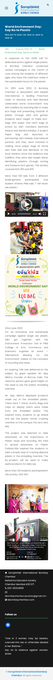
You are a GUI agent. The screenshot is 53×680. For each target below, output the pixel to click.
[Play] (8, 213)
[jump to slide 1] (19, 251)
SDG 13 (39, 34)
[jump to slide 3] (25, 251)
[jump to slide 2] (22, 251)
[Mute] (39, 213)
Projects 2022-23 (15, 34)
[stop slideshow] (34, 251)
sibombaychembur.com (20, 599)
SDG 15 (8, 38)
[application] (26, 204)
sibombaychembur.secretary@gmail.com (25, 596)
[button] (26, 204)
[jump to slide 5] (32, 251)
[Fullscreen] (44, 213)
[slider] (24, 214)
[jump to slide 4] (29, 251)
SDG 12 (30, 34)
